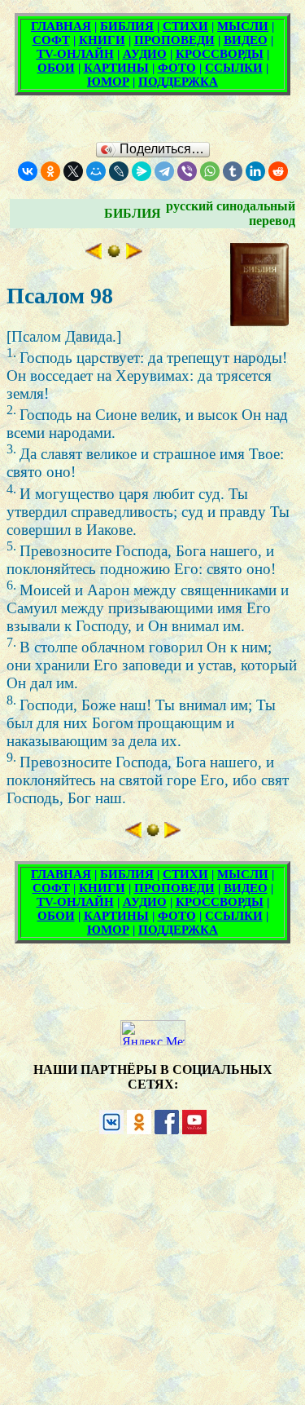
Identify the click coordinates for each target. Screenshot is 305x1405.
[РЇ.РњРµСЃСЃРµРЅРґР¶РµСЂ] (141, 171)
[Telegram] (164, 171)
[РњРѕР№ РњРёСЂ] (96, 171)
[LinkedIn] (255, 171)
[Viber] (187, 171)
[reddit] (278, 171)
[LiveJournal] (119, 171)
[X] (73, 171)
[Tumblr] (232, 171)
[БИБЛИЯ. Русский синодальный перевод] (114, 254)
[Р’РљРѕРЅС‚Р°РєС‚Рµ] (27, 171)
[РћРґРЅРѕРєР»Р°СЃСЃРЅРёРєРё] (50, 171)
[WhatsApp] (210, 171)
